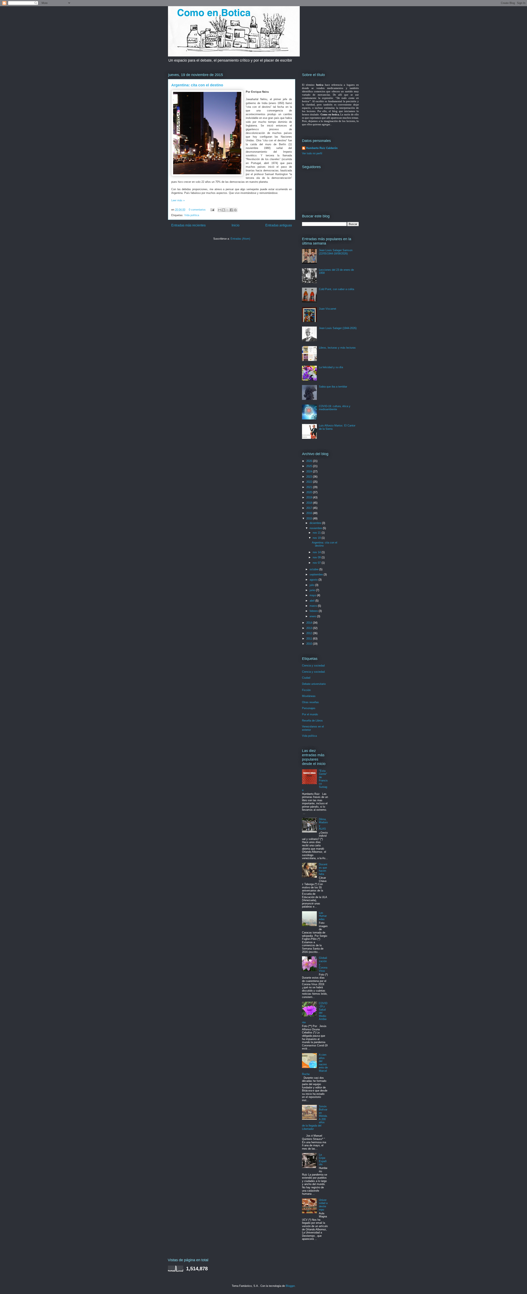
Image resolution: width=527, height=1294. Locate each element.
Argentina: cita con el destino (197, 85)
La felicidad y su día (331, 367)
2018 (309, 502)
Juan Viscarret (327, 308)
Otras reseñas (310, 702)
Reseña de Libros (312, 720)
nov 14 (317, 552)
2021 (309, 487)
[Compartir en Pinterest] (235, 210)
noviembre (316, 528)
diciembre (316, 523)
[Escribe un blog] (224, 210)
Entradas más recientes (188, 225)
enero (313, 616)
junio (313, 590)
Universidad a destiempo (323, 1204)
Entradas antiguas (278, 225)
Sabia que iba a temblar (333, 386)
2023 (309, 476)
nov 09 (317, 557)
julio (312, 585)
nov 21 (317, 532)
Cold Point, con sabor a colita (336, 289)
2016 (309, 513)
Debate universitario (314, 683)
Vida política (191, 215)
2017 (309, 507)
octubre (314, 569)
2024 (309, 471)
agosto (314, 579)
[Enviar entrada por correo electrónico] (212, 209)
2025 (309, 466)
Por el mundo (310, 714)
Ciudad (306, 677)
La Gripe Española (322, 1159)
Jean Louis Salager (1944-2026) (338, 328)
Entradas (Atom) (240, 238)
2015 (309, 518)
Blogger (290, 1285)
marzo (314, 605)
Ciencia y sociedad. (313, 671)
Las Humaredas (323, 916)
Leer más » (178, 200)
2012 (309, 633)
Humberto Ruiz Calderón (322, 148)
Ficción (306, 690)
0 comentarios (197, 209)
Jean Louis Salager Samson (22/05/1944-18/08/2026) (335, 252)
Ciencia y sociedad (313, 665)
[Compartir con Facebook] (231, 210)
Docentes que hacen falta (323, 869)
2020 (309, 492)
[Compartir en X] (227, 210)
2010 (309, 643)
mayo (313, 595)
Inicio (235, 225)
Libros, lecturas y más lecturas (337, 347)
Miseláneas (309, 696)
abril (312, 600)
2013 (309, 628)
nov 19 (317, 537)
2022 (309, 481)
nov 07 (317, 562)
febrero (314, 610)
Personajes (308, 708)
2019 (309, 497)
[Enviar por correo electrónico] (220, 210)
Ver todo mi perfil (312, 153)
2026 (309, 461)
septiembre (317, 574)
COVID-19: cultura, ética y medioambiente (334, 408)
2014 (309, 622)
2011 (309, 638)
